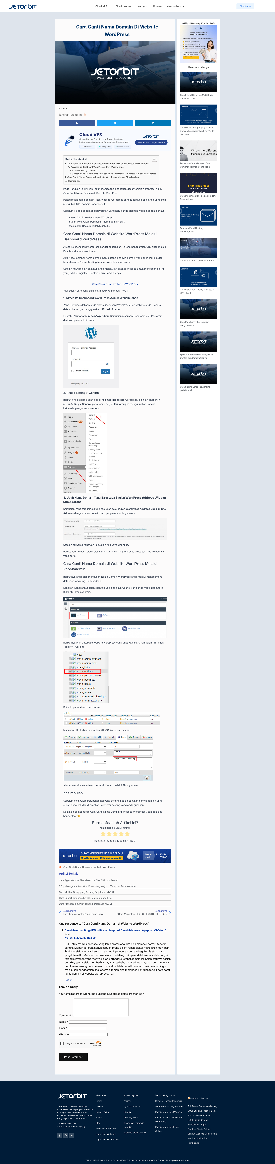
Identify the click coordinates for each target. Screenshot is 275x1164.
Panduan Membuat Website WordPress (168, 1119)
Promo (99, 1101)
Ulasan (99, 1106)
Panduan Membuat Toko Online (167, 1129)
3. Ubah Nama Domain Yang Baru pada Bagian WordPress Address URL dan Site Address (114, 174)
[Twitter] (71, 1135)
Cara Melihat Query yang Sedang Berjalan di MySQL (86, 892)
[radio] (103, 834)
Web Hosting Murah (165, 1095)
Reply (68, 979)
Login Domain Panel (106, 1134)
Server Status (102, 1112)
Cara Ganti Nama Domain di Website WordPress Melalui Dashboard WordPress (108, 163)
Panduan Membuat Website (168, 1112)
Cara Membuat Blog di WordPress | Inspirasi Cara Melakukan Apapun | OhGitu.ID (115, 930)
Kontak (99, 1117)
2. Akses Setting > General (84, 170)
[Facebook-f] (59, 1135)
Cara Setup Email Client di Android (197, 260)
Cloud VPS (101, 6)
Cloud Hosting (123, 6)
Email (63, 1028)
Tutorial (127, 1112)
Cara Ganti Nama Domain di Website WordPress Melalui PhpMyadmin (103, 177)
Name (63, 1021)
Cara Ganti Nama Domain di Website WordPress (89, 867)
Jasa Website (174, 6)
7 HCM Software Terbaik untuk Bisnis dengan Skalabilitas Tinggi (200, 1120)
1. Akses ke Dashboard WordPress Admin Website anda (97, 167)
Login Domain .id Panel (107, 1139)
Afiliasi (127, 1101)
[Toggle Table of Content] (153, 159)
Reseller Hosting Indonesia (168, 1101)
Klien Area (101, 1095)
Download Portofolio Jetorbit (134, 1125)
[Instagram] (65, 1135)
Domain (157, 6)
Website (64, 1034)
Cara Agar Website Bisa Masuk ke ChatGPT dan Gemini (88, 880)
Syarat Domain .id (132, 1106)
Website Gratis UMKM (135, 1132)
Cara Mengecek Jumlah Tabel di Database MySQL (86, 903)
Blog (98, 1123)
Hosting (140, 6)
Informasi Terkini (199, 1098)
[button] (77, 123)
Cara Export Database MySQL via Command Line (85, 898)
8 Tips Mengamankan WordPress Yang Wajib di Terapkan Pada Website (97, 886)
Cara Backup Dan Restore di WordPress (115, 284)
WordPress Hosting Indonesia (169, 1106)
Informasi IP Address (106, 1128)
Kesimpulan (73, 181)
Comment (66, 1015)
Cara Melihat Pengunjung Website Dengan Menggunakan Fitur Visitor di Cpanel (197, 131)
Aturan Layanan (131, 1095)
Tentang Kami (131, 1117)
